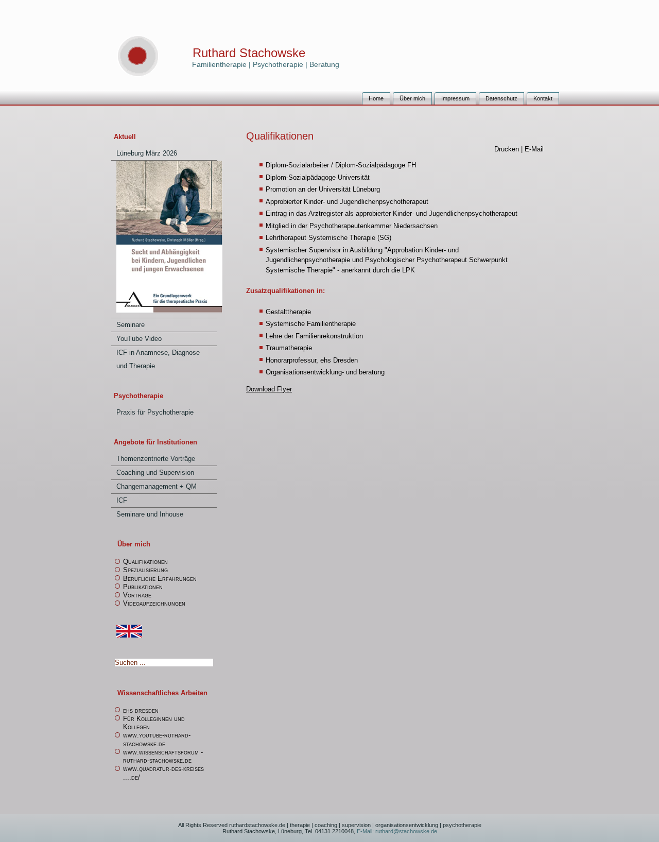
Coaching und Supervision (155, 472)
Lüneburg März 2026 (146, 153)
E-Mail (534, 149)
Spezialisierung (145, 570)
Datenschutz (501, 98)
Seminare (130, 325)
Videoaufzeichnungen (154, 603)
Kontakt (542, 98)
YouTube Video (139, 338)
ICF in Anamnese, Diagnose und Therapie (158, 359)
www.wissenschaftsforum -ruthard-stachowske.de (163, 756)
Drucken (507, 149)
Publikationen (143, 587)
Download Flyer (269, 389)
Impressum (455, 98)
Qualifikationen (145, 561)
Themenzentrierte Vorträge (155, 458)
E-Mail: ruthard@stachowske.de (396, 831)
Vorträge (137, 595)
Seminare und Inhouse (149, 514)
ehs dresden (141, 710)
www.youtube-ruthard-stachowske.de (156, 739)
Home (376, 98)
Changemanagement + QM (156, 486)
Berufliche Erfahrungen (160, 578)
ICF (121, 500)
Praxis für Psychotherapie (155, 412)
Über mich (412, 98)
